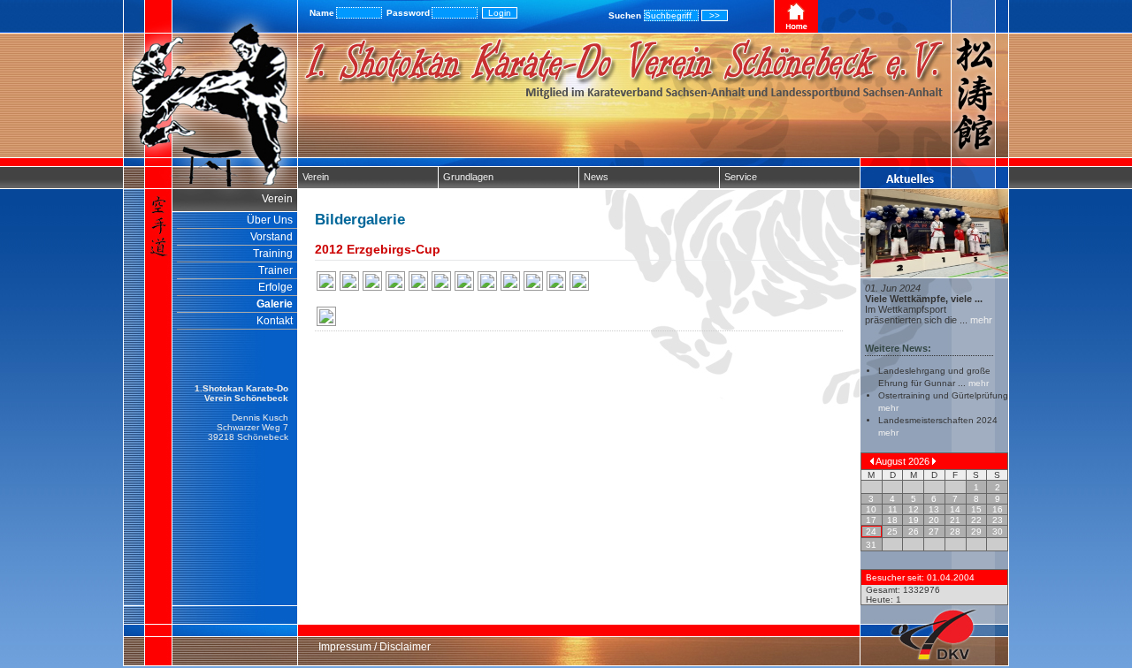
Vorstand (271, 237)
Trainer (275, 270)
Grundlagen (468, 176)
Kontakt (274, 321)
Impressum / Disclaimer (374, 647)
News (596, 176)
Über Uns (270, 220)
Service (740, 176)
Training (273, 253)
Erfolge (275, 287)
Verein (315, 176)
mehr (980, 320)
